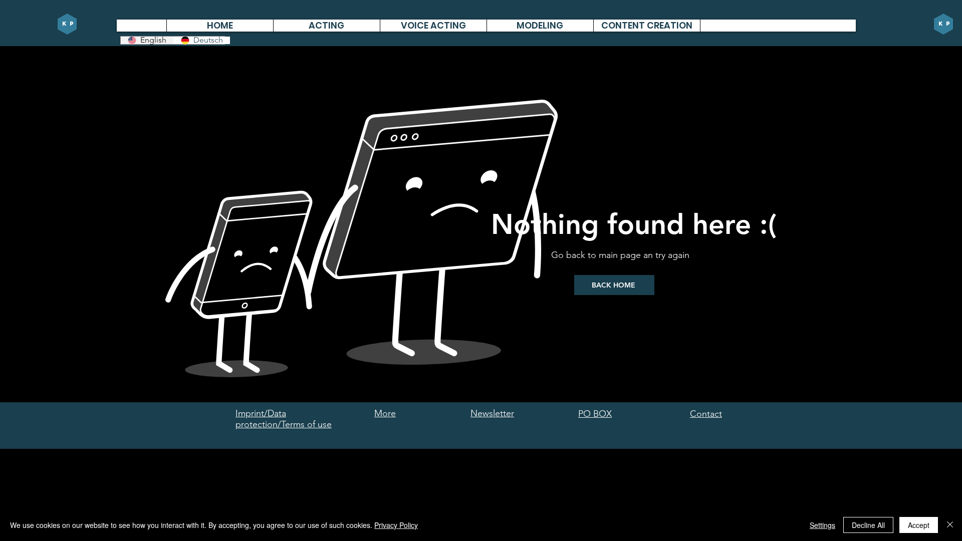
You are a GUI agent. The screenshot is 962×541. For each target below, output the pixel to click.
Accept (918, 525)
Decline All (868, 525)
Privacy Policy (396, 525)
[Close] (950, 525)
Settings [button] (822, 525)
